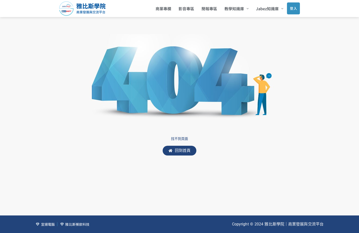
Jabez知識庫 (267, 8)
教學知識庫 (234, 8)
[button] (236, 8)
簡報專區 (209, 8)
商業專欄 (163, 8)
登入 (293, 8)
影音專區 (186, 8)
